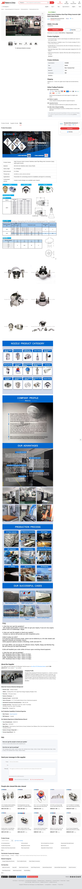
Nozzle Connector (72, 867)
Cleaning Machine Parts (34, 9)
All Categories (5, 6)
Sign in (79, 3)
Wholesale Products (41, 880)
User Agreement (48, 884)
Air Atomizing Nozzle (5, 843)
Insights (68, 880)
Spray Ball (14, 867)
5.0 (66, 124)
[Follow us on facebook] (70, 876)
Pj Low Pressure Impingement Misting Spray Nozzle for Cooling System (72, 830)
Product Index (62, 880)
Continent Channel (56, 880)
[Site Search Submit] (52, 2)
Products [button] (22, 2)
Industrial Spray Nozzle (47, 867)
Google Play (12, 876)
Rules (80, 6)
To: (7, 765)
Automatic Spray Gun (65, 847)
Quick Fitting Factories (35, 867)
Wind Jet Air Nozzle (45, 845)
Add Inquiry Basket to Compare (24, 48)
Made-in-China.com (35, 882)
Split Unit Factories (6, 867)
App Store (4, 876)
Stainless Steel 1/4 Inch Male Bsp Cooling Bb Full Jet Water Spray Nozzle (7, 830)
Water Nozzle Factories (23, 867)
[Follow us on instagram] (74, 876)
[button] (48, 2)
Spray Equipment (13, 714)
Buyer (52, 6)
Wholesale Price (48, 880)
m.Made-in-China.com (44, 882)
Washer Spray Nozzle (17, 870)
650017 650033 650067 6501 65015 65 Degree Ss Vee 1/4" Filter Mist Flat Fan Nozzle (24, 830)
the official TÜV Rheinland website (38, 666)
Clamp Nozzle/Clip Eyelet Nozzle (67, 843)
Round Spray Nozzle (6, 870)
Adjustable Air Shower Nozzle (47, 847)
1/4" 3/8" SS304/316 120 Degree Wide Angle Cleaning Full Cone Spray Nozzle (73, 806)
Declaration (54, 884)
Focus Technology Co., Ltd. (32, 884)
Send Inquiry (55, 29)
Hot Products (15, 880)
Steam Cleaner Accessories (34, 861)
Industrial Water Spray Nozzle (60, 867)
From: (7, 761)
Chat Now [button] (73, 29)
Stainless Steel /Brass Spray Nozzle (8, 847)
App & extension (66, 6)
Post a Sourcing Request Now (37, 779)
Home (2, 9)
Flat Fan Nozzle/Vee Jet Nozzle (47, 843)
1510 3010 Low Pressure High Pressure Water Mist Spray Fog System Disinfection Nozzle (56, 806)
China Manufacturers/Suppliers (30, 880)
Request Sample (69, 32)
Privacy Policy (60, 884)
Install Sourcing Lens (33, 876)
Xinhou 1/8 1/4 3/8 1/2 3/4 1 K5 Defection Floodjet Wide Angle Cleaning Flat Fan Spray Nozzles (56, 830)
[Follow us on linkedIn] (80, 876)
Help (58, 6)
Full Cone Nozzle (24, 843)
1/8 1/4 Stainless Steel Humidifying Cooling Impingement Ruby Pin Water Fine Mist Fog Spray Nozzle (8, 806)
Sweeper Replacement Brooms (8, 861)
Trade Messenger (21, 876)
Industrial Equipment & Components (12, 9)
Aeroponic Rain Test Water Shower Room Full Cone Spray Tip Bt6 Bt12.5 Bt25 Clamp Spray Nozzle (40, 830)
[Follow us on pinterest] (78, 876)
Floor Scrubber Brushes (21, 861)
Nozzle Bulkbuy (27, 870)
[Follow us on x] (72, 876)
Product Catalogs (19, 840)
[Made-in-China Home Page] (8, 2)
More (2, 872)
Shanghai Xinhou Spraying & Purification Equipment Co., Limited (57, 18)
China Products (21, 880)
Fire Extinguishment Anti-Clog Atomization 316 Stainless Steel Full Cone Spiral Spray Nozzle (25, 806)
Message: (6, 768)
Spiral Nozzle (63, 845)
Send (11, 779)
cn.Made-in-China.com (53, 882)
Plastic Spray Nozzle (25, 847)
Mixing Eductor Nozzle (25, 845)
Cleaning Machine (24, 9)
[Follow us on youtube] (76, 876)
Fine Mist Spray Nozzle (5, 845)
